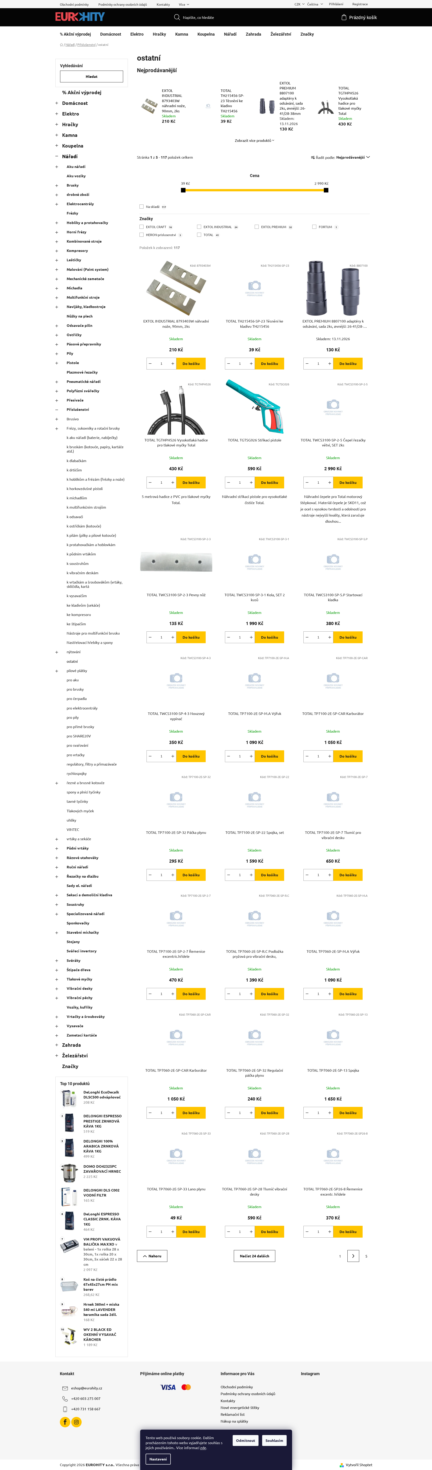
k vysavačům (77, 595)
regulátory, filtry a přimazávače (92, 764)
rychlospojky (77, 773)
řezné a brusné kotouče (86, 782)
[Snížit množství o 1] (150, 363)
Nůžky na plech (80, 316)
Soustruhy (75, 904)
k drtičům (74, 470)
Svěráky (74, 960)
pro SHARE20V (79, 736)
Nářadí (70, 156)
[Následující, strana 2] (353, 1256)
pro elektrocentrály (82, 708)
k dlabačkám (76, 460)
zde (203, 1447)
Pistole (73, 362)
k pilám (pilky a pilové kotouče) (91, 535)
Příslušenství (78, 409)
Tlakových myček (80, 810)
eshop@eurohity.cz (86, 1388)
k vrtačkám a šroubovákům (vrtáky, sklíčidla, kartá (94, 584)
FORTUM (328, 227)
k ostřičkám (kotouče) (84, 526)
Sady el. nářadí (79, 885)
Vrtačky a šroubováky (86, 1016)
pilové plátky (77, 670)
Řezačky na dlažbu (82, 876)
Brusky (73, 185)
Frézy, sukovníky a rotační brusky (93, 428)
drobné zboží (78, 194)
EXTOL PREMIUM (276, 227)
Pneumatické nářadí (84, 381)
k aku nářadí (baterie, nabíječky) (92, 437)
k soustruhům (78, 563)
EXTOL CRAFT (159, 227)
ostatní (72, 661)
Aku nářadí (76, 166)
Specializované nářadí (86, 913)
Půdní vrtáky (78, 848)
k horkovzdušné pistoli (85, 488)
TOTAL (211, 235)
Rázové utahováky (82, 857)
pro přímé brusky (80, 726)
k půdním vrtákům (81, 554)
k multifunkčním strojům (86, 507)
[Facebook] (65, 1422)
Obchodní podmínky (74, 4)
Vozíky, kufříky (80, 1007)
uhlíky (71, 820)
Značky (70, 1066)
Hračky (70, 124)
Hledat (92, 76)
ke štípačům (76, 623)
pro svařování (77, 745)
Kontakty (163, 4)
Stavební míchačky (83, 932)
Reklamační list (233, 1414)
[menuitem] (75, 34)
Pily (70, 353)
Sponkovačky (78, 923)
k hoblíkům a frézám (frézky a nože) (95, 479)
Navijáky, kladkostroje (86, 306)
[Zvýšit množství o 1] (172, 363)
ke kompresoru (79, 614)
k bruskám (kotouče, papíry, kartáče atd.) (95, 448)
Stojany (73, 941)
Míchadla (74, 288)
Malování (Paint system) (88, 269)
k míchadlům (77, 497)
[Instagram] (76, 1422)
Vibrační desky (80, 988)
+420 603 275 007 (85, 1398)
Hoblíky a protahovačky (87, 222)
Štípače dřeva (78, 969)
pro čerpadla (77, 698)
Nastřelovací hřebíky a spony (90, 642)
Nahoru (155, 1255)
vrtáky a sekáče (79, 838)
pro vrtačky (76, 754)
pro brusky (75, 689)
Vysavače (75, 1025)
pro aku (73, 679)
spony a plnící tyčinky (83, 792)
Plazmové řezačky (82, 372)
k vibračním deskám (82, 572)
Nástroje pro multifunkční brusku (93, 633)
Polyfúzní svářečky (83, 390)
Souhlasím (274, 1440)
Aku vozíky (76, 175)
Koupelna (72, 146)
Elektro (70, 114)
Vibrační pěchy (80, 997)
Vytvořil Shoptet (359, 1464)
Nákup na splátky (234, 1421)
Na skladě (156, 206)
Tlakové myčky (79, 979)
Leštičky (74, 259)
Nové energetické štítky (240, 1407)
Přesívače (75, 400)
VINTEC (73, 829)
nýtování (74, 651)
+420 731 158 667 (85, 1408)
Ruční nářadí (77, 866)
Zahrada (71, 1045)
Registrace (360, 4)
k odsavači (75, 516)
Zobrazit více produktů (253, 140)
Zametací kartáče (82, 1035)
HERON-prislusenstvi (163, 235)
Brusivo (73, 418)
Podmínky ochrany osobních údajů (122, 4)
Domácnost (75, 103)
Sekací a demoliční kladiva (89, 894)
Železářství (75, 1055)
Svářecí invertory (82, 950)
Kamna (70, 135)
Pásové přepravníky (84, 344)
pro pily (73, 717)
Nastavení (158, 1459)
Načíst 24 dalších (254, 1255)
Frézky (72, 213)
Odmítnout (245, 1440)
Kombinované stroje (84, 241)
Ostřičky (74, 334)
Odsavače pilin (79, 325)
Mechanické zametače (85, 278)
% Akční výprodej (81, 92)
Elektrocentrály (80, 203)
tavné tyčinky (77, 801)
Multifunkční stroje (83, 297)
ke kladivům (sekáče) (83, 605)
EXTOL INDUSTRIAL (220, 227)
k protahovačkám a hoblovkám (91, 544)
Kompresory (77, 250)
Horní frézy (76, 231)
